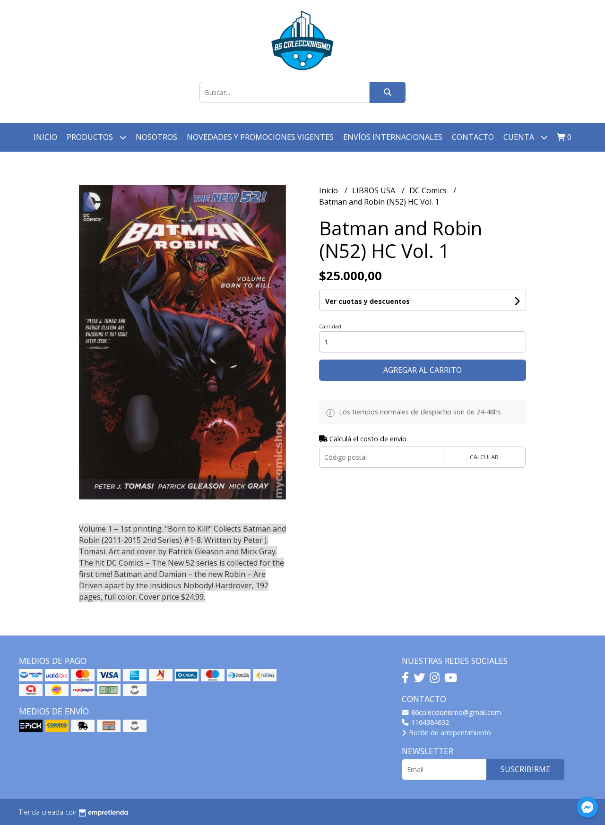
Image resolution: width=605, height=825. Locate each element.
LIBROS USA (374, 190)
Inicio (45, 137)
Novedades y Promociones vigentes (260, 137)
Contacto (473, 137)
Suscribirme (525, 769)
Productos (91, 137)
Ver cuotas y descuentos (367, 301)
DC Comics (429, 190)
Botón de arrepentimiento (449, 732)
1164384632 (429, 722)
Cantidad (330, 326)
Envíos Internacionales (392, 137)
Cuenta (519, 137)
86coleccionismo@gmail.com (455, 712)
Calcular (484, 457)
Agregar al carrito (422, 370)
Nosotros (156, 137)
